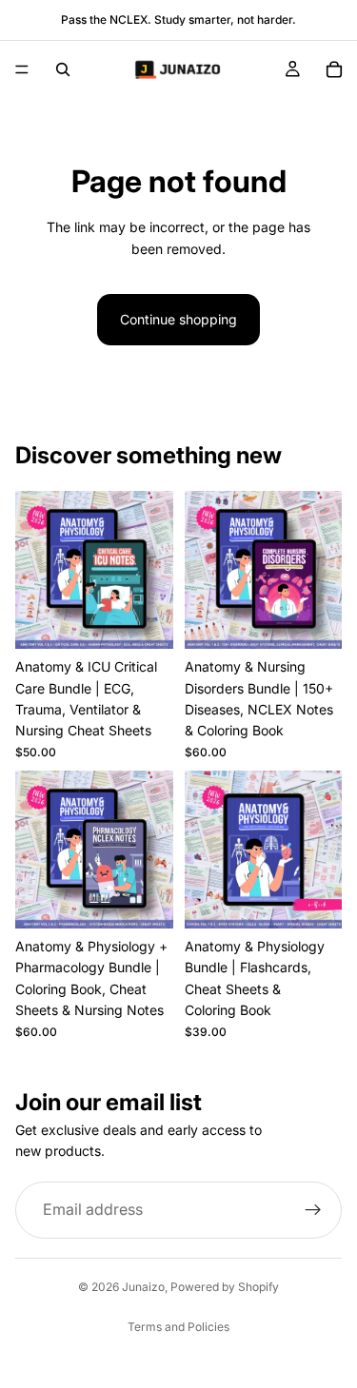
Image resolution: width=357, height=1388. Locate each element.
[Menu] (22, 69)
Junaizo (143, 1287)
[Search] (63, 69)
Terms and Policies (178, 1327)
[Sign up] (313, 1209)
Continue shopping (178, 319)
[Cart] (334, 69)
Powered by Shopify (224, 1287)
